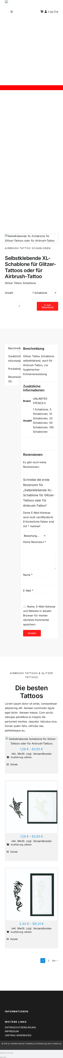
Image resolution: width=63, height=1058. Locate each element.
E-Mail (28, 590)
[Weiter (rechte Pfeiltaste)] (4, 1057)
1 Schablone (40, 409)
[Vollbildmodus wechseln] (4, 1052)
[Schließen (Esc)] (11, 1052)
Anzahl (9, 292)
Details (14, 764)
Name (27, 574)
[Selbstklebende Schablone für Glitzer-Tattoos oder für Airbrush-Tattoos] (31, 741)
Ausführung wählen (21, 757)
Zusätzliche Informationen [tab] (13, 358)
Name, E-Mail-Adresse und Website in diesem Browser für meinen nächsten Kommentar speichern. (39, 615)
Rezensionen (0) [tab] (13, 379)
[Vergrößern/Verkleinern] (1, 1052)
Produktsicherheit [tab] (13, 368)
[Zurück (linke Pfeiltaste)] (1, 1057)
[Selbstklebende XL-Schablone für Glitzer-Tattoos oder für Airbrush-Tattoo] (31, 894)
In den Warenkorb (47, 306)
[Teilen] (8, 1052)
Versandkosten (42, 753)
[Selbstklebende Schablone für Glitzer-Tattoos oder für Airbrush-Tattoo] (31, 807)
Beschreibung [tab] (13, 348)
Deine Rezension (34, 542)
